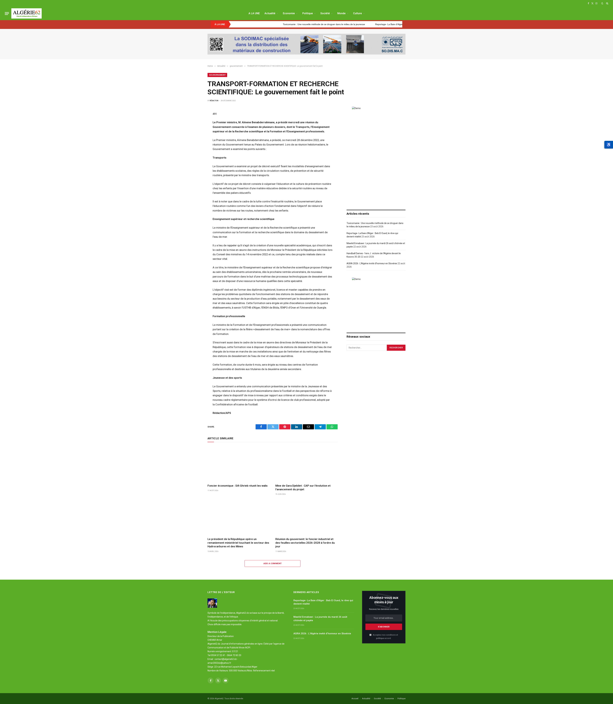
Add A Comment (272, 563)
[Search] (606, 3)
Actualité (270, 13)
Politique (307, 13)
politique (380, 638)
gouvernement (217, 75)
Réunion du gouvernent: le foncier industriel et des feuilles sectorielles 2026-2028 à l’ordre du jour (305, 542)
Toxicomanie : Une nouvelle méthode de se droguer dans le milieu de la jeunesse (290, 24)
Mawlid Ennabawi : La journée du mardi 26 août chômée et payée (320, 618)
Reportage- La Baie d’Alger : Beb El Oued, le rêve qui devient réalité (375, 24)
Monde (341, 13)
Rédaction (214, 101)
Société (325, 13)
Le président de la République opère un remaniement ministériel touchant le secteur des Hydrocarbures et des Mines (238, 542)
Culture (357, 13)
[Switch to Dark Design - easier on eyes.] (602, 3)
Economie (289, 13)
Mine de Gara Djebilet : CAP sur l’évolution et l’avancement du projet (303, 487)
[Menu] (7, 13)
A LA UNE (254, 13)
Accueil (355, 698)
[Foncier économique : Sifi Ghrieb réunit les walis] (239, 463)
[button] (608, 145)
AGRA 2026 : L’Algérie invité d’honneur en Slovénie (372, 263)
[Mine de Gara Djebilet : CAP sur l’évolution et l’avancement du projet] (306, 463)
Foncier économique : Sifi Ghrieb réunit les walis (238, 485)
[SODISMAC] (306, 44)
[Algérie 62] (26, 13)
